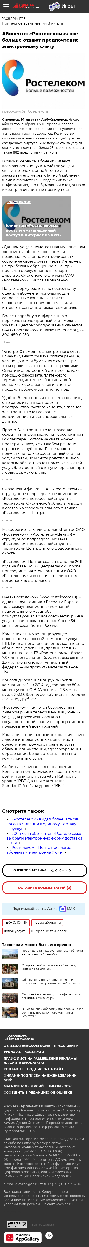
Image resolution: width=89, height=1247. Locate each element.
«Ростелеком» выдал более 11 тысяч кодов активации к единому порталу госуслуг (43, 824)
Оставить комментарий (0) (44, 888)
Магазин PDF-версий (24, 1086)
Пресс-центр (66, 1046)
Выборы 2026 (59, 1086)
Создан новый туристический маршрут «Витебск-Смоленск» (50, 967)
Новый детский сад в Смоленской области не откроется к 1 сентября (52, 952)
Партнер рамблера (43, 1224)
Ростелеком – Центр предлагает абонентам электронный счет (40, 850)
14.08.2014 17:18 (14, 19)
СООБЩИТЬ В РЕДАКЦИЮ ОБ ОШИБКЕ (38, 1092)
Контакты (13, 1069)
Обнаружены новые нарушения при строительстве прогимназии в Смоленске (51, 981)
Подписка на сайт (45, 1069)
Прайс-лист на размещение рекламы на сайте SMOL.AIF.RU (40, 1061)
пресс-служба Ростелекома (25, 111)
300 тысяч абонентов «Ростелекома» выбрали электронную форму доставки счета (44, 838)
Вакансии (34, 1052)
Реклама (12, 1052)
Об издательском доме (27, 1046)
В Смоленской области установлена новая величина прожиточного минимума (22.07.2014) (52, 1012)
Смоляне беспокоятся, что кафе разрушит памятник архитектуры (52, 996)
